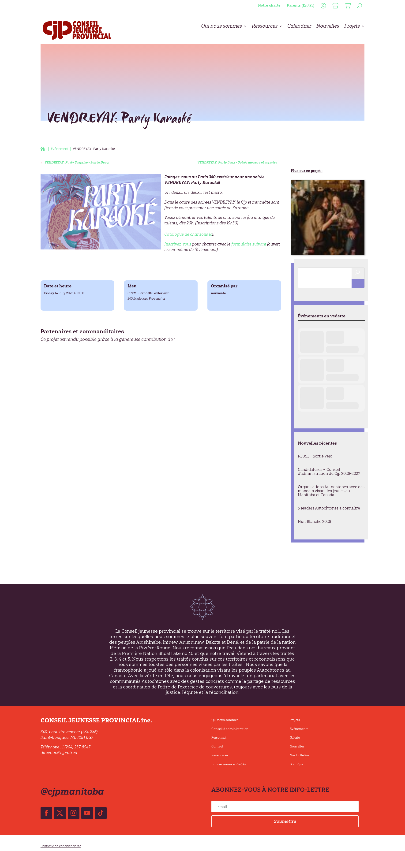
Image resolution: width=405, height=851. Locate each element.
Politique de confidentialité (61, 846)
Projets (352, 26)
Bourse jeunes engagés (228, 764)
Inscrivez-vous (177, 244)
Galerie (295, 738)
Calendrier (299, 26)
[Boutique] (334, 6)
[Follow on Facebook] (46, 813)
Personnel (218, 738)
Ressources (265, 26)
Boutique (296, 764)
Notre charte (269, 5)
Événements (299, 729)
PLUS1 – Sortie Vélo (315, 456)
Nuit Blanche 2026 (314, 521)
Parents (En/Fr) (300, 5)
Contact (217, 746)
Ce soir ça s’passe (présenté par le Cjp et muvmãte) (327, 248)
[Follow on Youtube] (87, 813)
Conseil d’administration (229, 729)
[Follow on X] (60, 813)
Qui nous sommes (221, 26)
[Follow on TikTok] (101, 813)
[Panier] (347, 6)
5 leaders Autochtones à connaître (329, 508)
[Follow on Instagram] (73, 813)
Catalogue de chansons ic (188, 234)
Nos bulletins (300, 755)
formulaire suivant (248, 244)
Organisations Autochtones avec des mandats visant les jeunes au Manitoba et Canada (331, 490)
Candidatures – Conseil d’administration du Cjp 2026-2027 (329, 471)
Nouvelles (327, 26)
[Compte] (322, 6)
